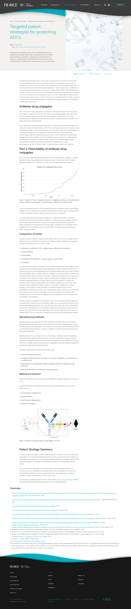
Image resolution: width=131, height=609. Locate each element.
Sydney (50, 575)
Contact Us (120, 4)
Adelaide (51, 583)
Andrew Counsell (40, 47)
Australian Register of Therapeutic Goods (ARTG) (27, 536)
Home (11, 21)
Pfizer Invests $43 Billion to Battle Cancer (25, 525)
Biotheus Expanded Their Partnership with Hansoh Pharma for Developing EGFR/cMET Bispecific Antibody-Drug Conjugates (51, 522)
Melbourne (81, 575)
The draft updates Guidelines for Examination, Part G (28, 541)
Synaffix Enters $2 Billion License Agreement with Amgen (30, 506)
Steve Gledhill (19, 47)
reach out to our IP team (64, 479)
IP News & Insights (20, 21)
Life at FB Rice (14, 585)
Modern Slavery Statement (87, 599)
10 (29, 312)
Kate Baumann (28, 47)
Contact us (68, 599)
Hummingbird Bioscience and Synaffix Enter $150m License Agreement (35, 510)
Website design (13, 601)
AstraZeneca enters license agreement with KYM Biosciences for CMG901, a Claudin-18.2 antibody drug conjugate (49, 514)
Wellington (51, 587)
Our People (13, 576)
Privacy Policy (51, 601)
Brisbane (81, 579)
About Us (13, 593)
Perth (50, 579)
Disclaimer (76, 599)
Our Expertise (14, 580)
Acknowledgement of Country (55, 599)
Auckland (81, 583)
